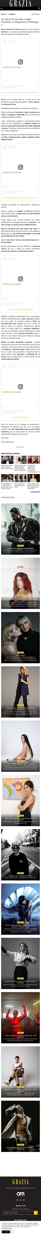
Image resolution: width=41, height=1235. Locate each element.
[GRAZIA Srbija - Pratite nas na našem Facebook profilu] (17, 1200)
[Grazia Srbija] (21, 1181)
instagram (20, 447)
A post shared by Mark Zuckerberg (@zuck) (20, 309)
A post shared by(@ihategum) (21, 417)
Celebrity (11, 14)
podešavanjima (7, 1228)
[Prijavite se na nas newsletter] (36, 1213)
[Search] (39, 8)
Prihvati (6, 1232)
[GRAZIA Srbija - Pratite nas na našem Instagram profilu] (24, 1200)
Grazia (3, 14)
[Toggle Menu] (1, 8)
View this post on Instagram (12, 67)
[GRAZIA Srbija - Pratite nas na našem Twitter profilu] (20, 1200)
